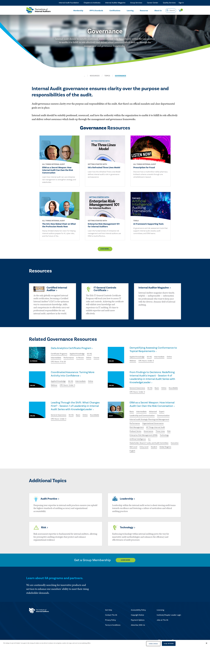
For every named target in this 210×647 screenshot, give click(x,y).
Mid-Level (133, 447)
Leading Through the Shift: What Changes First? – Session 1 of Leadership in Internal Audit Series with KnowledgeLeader (75, 406)
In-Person (80, 358)
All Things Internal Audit (155, 427)
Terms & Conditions (112, 625)
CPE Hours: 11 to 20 (58, 361)
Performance (69, 358)
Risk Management (137, 427)
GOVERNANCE (120, 76)
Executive (174, 443)
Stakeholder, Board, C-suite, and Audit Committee (149, 443)
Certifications (114, 10)
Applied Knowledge (77, 354)
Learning (130, 10)
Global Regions (165, 447)
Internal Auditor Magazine (115, 3)
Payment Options (137, 620)
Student (154, 447)
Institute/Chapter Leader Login (169, 615)
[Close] (206, 643)
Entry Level (144, 447)
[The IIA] (38, 11)
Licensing (160, 610)
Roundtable (173, 388)
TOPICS (107, 76)
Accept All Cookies (169, 643)
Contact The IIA (111, 615)
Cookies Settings (153, 643)
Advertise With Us (138, 625)
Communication (163, 415)
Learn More (125, 560)
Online (88, 358)
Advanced (153, 411)
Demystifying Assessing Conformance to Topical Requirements (153, 349)
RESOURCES (95, 76)
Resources (144, 10)
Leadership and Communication (142, 415)
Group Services (136, 3)
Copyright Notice (137, 615)
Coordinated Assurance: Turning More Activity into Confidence (72, 374)
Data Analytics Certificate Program (71, 348)
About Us (158, 10)
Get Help (108, 610)
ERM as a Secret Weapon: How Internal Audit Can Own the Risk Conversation (152, 404)
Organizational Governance (153, 423)
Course (96, 358)
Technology (164, 435)
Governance (148, 431)
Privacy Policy (110, 620)
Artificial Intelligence (138, 439)
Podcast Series (135, 431)
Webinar (133, 361)
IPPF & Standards (96, 10)
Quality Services (169, 3)
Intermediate (56, 358)
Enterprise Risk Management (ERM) (143, 435)
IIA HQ (89, 354)
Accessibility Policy (138, 610)
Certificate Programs (59, 354)
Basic (157, 388)
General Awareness (137, 388)
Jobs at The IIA (162, 620)
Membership (78, 10)
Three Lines (160, 431)
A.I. (149, 439)
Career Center (152, 3)
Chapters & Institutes (92, 3)
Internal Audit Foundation (69, 3)
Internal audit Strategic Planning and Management (149, 419)
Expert (161, 411)
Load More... (105, 249)
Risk (169, 431)
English (132, 451)
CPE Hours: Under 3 (146, 361)
